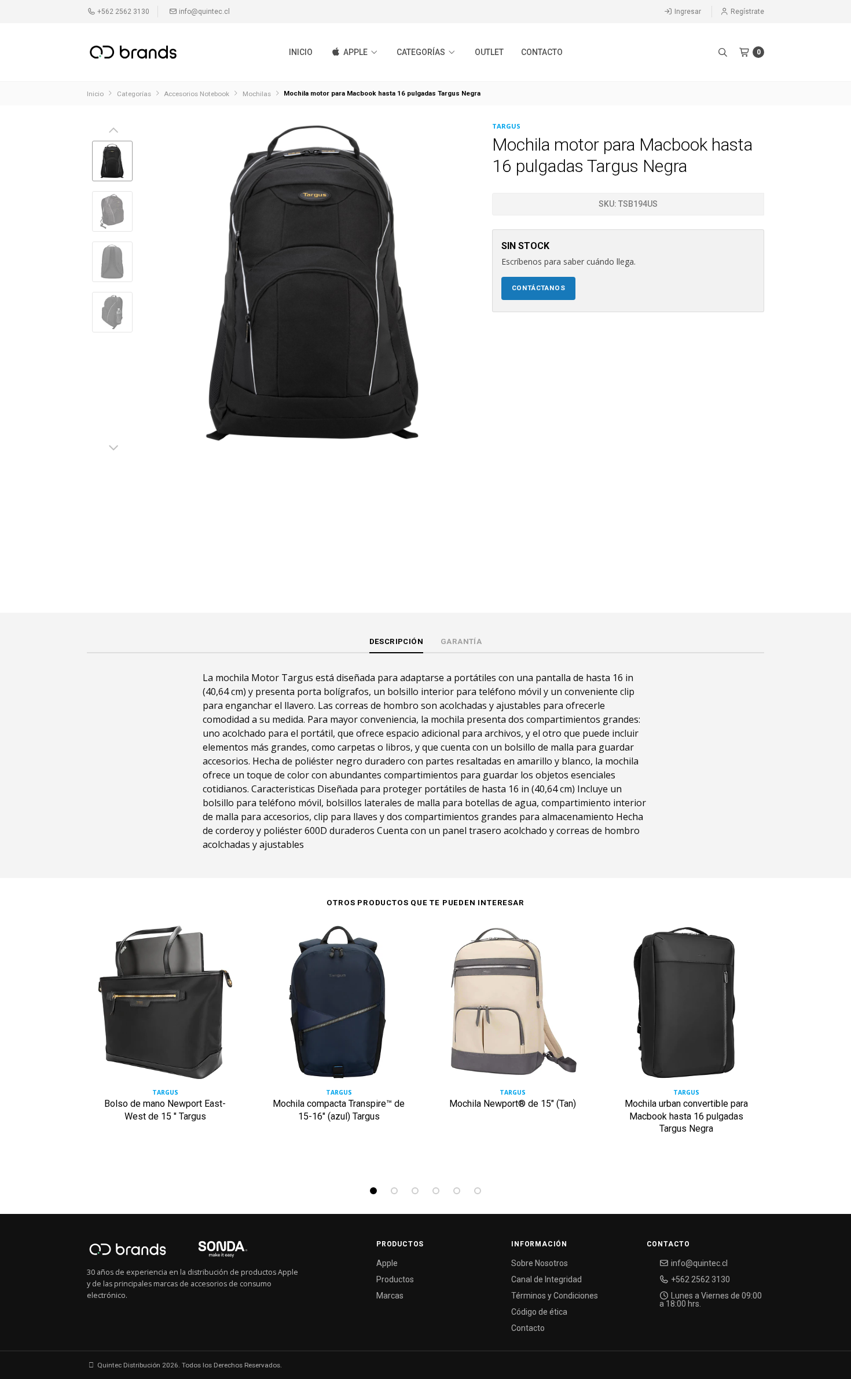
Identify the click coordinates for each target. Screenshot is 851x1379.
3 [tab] (415, 1190)
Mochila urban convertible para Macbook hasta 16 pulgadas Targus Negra (686, 1116)
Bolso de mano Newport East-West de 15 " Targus (165, 1110)
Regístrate (746, 12)
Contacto (542, 52)
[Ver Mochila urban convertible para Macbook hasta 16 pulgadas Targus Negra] (686, 1006)
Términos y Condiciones (554, 1296)
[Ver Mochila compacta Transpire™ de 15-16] (339, 1006)
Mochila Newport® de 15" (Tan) (512, 1103)
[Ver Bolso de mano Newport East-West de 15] (165, 1006)
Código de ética (539, 1312)
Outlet (489, 52)
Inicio (301, 52)
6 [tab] (477, 1190)
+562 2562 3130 (122, 12)
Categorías (422, 52)
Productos (395, 1279)
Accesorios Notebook (196, 94)
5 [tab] (456, 1190)
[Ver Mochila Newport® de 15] (512, 1006)
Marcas (390, 1296)
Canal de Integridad (546, 1279)
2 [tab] (394, 1190)
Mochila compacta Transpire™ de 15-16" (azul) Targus (339, 1110)
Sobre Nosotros (539, 1263)
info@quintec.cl (203, 12)
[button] (722, 52)
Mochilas (257, 94)
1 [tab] (373, 1190)
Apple (355, 52)
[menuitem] (300, 52)
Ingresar (687, 12)
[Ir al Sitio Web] (209, 1252)
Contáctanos (539, 288)
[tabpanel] (165, 1045)
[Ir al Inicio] (133, 52)
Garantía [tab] (461, 641)
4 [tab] (435, 1190)
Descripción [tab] (396, 641)
